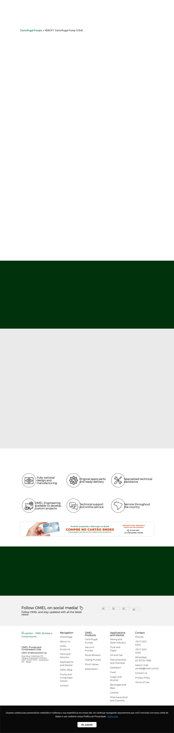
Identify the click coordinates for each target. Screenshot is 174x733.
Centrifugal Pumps (31, 30)
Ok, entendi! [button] (87, 724)
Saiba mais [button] (112, 716)
